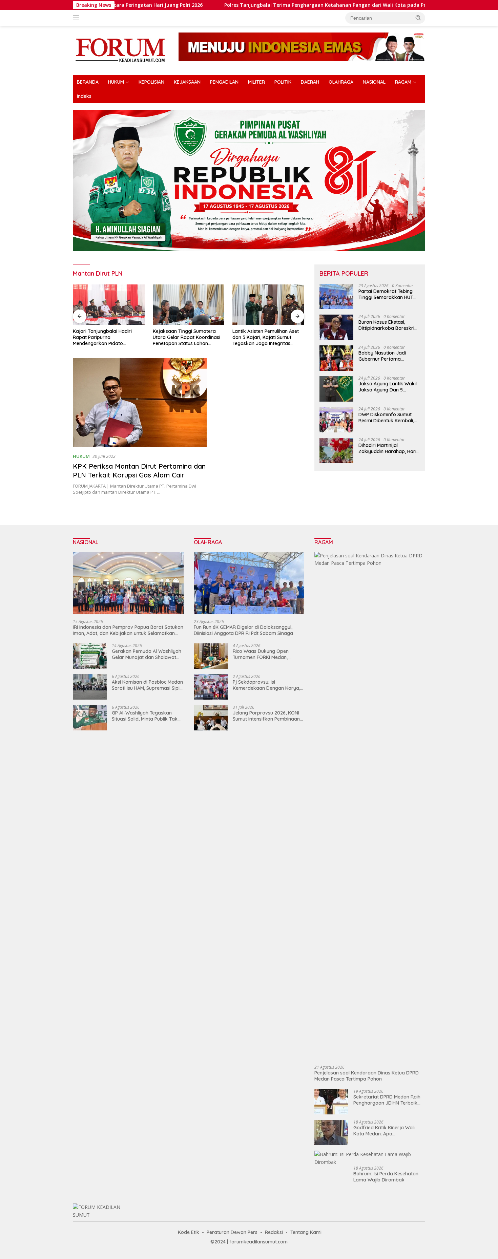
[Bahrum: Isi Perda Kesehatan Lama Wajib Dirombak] (369, 1158)
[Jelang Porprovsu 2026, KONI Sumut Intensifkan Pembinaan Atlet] (211, 717)
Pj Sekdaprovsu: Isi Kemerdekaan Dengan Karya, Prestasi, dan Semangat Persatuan (266, 685)
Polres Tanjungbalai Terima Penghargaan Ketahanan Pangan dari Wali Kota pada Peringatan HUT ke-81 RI (298, 5)
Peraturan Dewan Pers (232, 1232)
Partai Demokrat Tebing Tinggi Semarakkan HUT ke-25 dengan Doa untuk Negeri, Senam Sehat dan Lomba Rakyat (387, 295)
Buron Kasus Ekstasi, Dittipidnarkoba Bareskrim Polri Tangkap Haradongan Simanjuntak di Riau (388, 325)
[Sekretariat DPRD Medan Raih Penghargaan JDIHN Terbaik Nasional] (331, 1101)
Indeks (84, 96)
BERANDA (88, 82)
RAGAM (403, 82)
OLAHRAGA (341, 82)
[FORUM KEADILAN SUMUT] (120, 49)
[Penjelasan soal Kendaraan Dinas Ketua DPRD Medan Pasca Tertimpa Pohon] (369, 806)
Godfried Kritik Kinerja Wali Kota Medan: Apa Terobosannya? (384, 1131)
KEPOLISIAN (151, 82)
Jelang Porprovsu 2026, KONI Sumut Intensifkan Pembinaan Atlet (266, 716)
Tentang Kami (305, 1232)
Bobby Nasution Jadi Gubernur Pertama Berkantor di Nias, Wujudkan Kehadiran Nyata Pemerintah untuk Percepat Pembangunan (385, 356)
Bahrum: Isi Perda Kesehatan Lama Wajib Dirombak (385, 1177)
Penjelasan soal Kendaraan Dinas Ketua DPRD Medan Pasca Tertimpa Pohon (366, 1076)
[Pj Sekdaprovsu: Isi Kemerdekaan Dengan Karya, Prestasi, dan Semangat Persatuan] (211, 687)
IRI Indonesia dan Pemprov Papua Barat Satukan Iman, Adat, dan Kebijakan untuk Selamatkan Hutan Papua (128, 630)
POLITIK (282, 82)
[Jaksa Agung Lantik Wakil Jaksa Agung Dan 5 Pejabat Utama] (336, 389)
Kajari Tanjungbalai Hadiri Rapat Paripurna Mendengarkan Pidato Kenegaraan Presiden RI (102, 337)
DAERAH (310, 82)
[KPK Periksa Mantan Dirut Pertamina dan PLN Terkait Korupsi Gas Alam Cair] (140, 402)
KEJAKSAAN (187, 82)
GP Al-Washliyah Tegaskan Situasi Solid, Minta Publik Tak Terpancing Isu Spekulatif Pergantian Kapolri (145, 716)
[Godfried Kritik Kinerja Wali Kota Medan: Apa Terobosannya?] (331, 1132)
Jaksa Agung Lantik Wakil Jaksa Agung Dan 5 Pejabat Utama (387, 387)
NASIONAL (374, 82)
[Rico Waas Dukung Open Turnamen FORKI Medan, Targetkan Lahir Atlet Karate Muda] (211, 656)
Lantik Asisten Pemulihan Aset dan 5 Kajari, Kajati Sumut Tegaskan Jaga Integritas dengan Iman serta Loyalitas (265, 337)
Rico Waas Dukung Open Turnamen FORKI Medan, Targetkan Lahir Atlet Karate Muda (265, 654)
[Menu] (77, 18)
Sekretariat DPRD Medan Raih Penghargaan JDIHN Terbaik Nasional (386, 1100)
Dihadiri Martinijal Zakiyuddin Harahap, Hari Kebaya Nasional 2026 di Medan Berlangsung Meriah (387, 449)
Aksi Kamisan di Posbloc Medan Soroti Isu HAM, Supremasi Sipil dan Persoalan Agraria (147, 685)
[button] (418, 17)
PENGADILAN (224, 82)
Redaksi (274, 1232)
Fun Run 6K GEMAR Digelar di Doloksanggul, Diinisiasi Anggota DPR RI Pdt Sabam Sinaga (243, 630)
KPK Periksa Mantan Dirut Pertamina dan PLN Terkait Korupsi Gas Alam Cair (139, 470)
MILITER (256, 82)
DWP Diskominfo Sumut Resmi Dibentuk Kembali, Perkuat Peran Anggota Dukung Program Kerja (386, 418)
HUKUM (116, 82)
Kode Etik (188, 1232)
